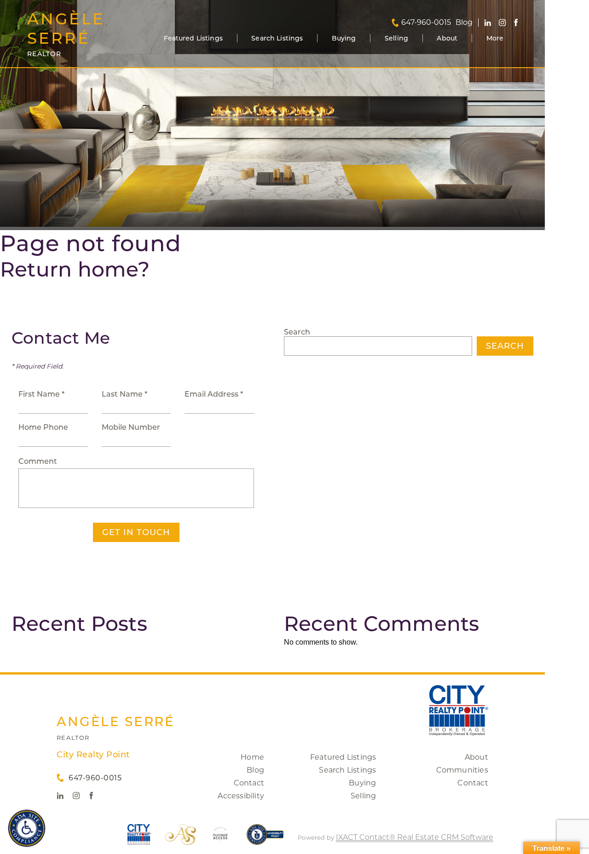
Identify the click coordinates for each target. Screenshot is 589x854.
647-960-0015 (426, 22)
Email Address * (214, 394)
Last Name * (124, 394)
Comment (37, 461)
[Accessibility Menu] (26, 828)
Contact (249, 783)
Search (297, 332)
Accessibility (241, 795)
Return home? (75, 269)
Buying (344, 38)
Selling (396, 38)
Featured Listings (193, 38)
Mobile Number (131, 427)
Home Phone (43, 427)
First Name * (41, 394)
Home (252, 757)
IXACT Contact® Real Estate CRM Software (414, 837)
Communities (462, 770)
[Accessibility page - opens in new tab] (265, 839)
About (447, 38)
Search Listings (277, 38)
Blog (255, 770)
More (495, 38)
